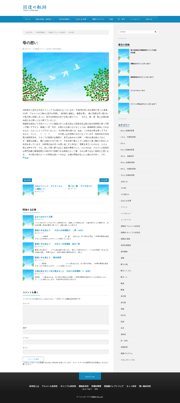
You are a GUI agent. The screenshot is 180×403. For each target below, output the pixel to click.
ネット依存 (131, 386)
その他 (123, 188)
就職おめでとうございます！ (141, 64)
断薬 (122, 283)
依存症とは (34, 386)
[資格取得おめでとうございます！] (123, 81)
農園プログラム (98, 19)
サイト (25, 348)
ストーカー (87, 389)
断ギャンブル (126, 271)
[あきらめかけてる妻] (28, 220)
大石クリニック (97, 397)
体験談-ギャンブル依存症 (130, 232)
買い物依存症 (145, 386)
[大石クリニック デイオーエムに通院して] (28, 190)
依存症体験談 (64, 19)
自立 (122, 328)
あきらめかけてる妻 (44, 216)
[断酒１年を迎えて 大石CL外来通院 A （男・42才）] (28, 234)
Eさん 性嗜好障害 (127, 150)
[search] (155, 32)
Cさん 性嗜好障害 (128, 137)
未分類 (123, 296)
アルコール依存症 (50, 386)
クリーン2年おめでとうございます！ (144, 104)
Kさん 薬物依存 (127, 156)
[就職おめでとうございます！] (123, 67)
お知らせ (148, 19)
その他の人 (125, 194)
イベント (124, 207)
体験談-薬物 (125, 239)
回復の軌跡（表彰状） (44, 19)
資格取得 (124, 347)
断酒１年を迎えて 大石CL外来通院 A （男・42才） (59, 230)
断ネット (124, 277)
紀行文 (123, 315)
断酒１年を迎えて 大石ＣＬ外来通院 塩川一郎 (57, 244)
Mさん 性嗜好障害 (128, 162)
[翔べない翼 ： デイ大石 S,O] (103, 190)
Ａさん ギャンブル (128, 360)
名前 (25, 328)
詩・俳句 (121, 19)
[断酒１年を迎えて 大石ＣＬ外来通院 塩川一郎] (28, 247)
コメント (26, 303)
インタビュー (135, 19)
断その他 (124, 264)
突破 (122, 309)
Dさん (123, 143)
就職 (122, 258)
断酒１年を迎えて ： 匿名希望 (48, 257)
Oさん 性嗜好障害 (128, 175)
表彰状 (123, 334)
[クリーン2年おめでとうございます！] (123, 108)
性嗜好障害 (96, 386)
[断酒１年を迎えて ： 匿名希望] (28, 261)
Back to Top (90, 377)
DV (96, 389)
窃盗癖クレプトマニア (114, 386)
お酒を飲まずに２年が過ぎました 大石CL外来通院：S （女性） (63, 271)
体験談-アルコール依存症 (43, 49)
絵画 (111, 19)
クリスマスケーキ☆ (138, 90)
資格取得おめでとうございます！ (142, 77)
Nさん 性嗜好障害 (128, 169)
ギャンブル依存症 (68, 386)
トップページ (126, 220)
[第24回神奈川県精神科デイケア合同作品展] (123, 54)
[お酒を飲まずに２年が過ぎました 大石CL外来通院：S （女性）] (28, 275)
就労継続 (124, 251)
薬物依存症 (84, 386)
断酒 (122, 290)
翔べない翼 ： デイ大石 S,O (80, 186)
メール (26, 338)
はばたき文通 (81, 19)
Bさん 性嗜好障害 (127, 131)
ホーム (27, 19)
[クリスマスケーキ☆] (123, 94)
